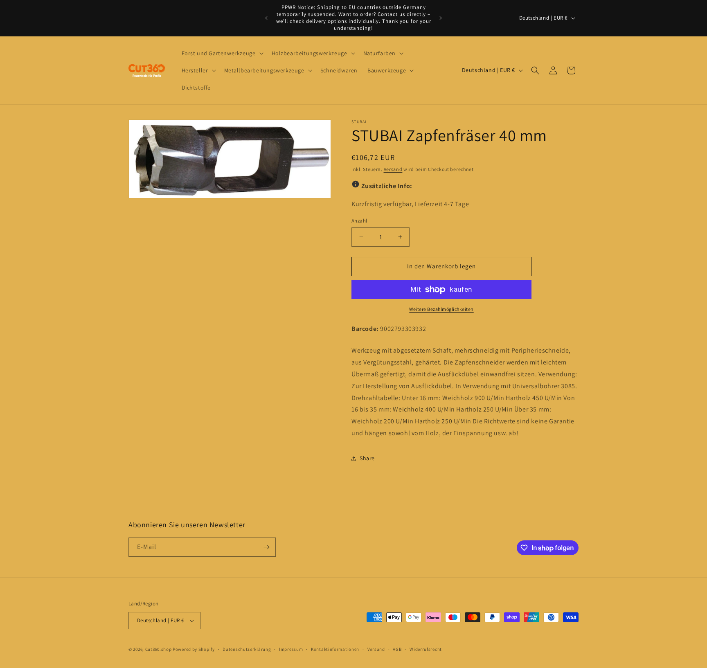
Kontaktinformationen (335, 649)
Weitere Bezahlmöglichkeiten (441, 309)
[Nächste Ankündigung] (441, 18)
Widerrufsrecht (426, 649)
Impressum (291, 649)
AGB (397, 649)
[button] (222, 53)
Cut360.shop (158, 649)
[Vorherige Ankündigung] (266, 18)
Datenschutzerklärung (247, 649)
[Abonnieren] (266, 547)
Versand (393, 169)
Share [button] (367, 458)
